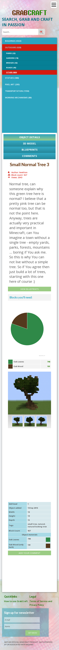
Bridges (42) (11, 63)
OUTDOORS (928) (13, 47)
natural (41, 524)
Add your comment (29, 553)
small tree (32, 524)
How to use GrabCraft (16, 601)
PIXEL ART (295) (12, 84)
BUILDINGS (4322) (13, 41)
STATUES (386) (12, 78)
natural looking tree (37, 526)
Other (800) (11, 72)
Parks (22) (10, 53)
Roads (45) (11, 67)
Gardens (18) (12, 58)
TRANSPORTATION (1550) (17, 91)
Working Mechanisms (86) (18, 97)
